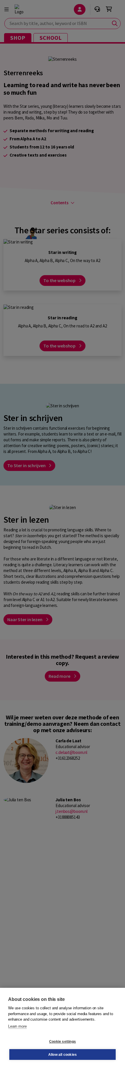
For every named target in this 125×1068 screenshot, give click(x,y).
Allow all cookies (62, 1055)
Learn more (17, 1026)
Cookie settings (62, 1042)
